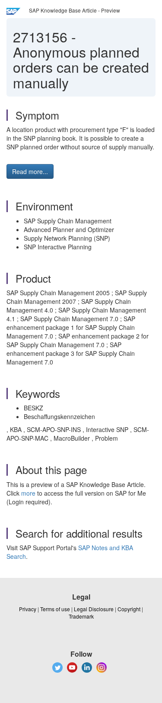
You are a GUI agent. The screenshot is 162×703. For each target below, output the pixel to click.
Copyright (129, 609)
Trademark (81, 616)
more (28, 493)
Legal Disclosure (94, 609)
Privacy (27, 609)
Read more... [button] (30, 171)
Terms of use (55, 609)
